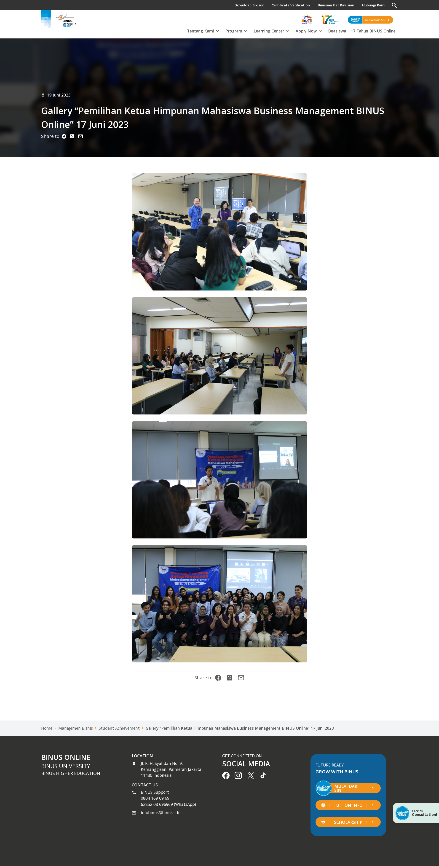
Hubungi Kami (373, 5)
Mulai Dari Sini (346, 788)
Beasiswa (337, 31)
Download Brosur (249, 5)
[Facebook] (64, 136)
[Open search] (394, 5)
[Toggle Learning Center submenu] (287, 30)
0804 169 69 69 (155, 798)
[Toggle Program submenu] (245, 30)
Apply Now (306, 31)
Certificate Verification (291, 5)
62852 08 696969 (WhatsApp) (168, 804)
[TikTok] (263, 775)
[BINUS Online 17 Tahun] (329, 19)
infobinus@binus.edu (161, 812)
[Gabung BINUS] (370, 19)
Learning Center (269, 31)
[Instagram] (80, 136)
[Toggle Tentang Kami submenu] (217, 30)
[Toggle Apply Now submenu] (320, 30)
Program (233, 31)
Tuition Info (348, 805)
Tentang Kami (200, 31)
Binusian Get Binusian (336, 5)
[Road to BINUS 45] (307, 19)
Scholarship (348, 822)
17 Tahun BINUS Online (373, 31)
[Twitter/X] (72, 136)
